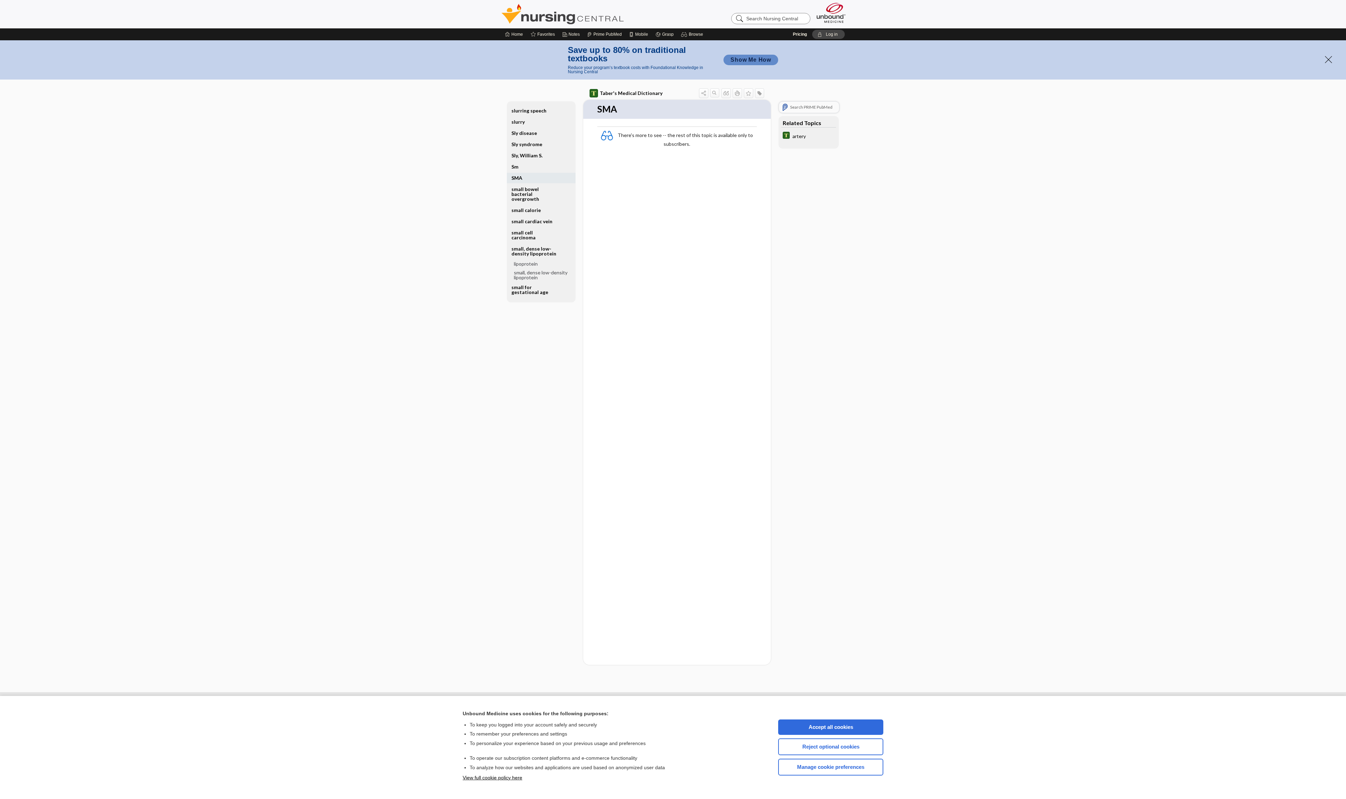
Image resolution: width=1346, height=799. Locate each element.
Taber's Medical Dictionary (631, 93)
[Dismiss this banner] (1328, 59)
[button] (693, 34)
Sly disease (524, 133)
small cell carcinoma (523, 235)
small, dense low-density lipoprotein (540, 274)
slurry (518, 122)
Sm (514, 167)
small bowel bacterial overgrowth (525, 194)
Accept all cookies (831, 727)
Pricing (800, 34)
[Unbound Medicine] (831, 13)
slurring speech (528, 111)
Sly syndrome (526, 144)
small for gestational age (529, 289)
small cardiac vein (531, 221)
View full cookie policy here (492, 777)
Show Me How (750, 60)
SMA (516, 178)
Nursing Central (589, 14)
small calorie (526, 210)
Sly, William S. (527, 155)
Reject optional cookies (830, 747)
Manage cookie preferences (830, 767)
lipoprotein (526, 264)
